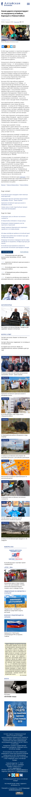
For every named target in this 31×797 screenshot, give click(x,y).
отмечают (23, 177)
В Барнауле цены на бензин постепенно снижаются (13, 217)
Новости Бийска (24, 185)
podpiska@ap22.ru (22, 771)
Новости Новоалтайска (13, 185)
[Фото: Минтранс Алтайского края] (15, 33)
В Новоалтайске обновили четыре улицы (13, 221)
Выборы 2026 (8, 547)
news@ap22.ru (16, 768)
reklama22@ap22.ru (22, 769)
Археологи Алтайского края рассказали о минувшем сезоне (13, 203)
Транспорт (16, 22)
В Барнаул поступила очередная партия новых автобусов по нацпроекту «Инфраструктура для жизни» (15, 241)
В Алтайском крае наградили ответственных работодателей (14, 195)
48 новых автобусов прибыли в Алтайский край (15, 233)
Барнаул (3, 185)
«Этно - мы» (8, 567)
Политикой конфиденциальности (19, 789)
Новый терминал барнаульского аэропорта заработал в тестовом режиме (14, 228)
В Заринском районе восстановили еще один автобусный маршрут (14, 236)
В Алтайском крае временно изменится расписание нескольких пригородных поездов (15, 246)
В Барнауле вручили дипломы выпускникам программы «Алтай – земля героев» (14, 199)
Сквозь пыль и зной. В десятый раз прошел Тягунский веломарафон (14, 208)
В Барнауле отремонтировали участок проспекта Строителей (12, 224)
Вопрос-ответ (6, 334)
